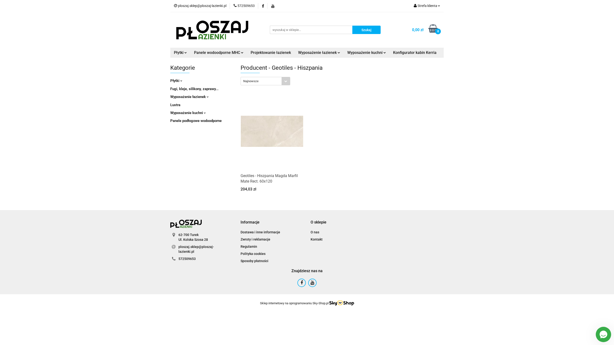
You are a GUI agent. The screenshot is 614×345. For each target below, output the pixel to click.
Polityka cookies (253, 254)
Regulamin (249, 246)
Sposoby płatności (254, 261)
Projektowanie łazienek (271, 52)
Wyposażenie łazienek (188, 97)
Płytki (175, 81)
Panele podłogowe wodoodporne (196, 121)
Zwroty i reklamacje (255, 239)
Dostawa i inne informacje (260, 232)
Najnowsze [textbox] (251, 81)
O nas (315, 232)
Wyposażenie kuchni (187, 113)
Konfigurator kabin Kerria (415, 52)
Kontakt (317, 239)
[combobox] (265, 81)
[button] (250, 222)
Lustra (175, 105)
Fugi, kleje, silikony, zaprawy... (194, 89)
